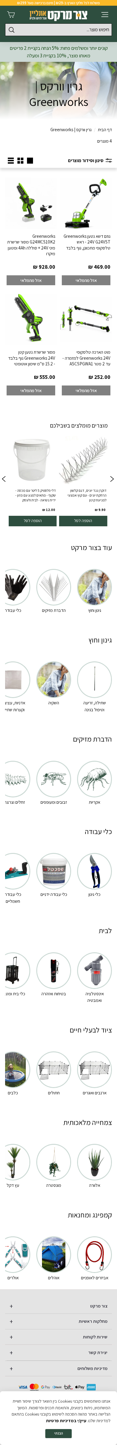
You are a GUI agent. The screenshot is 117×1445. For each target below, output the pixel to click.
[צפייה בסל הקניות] (11, 14)
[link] (83, 480)
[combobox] (58, 30)
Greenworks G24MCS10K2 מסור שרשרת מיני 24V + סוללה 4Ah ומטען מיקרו (31, 245)
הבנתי (58, 1433)
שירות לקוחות (95, 1337)
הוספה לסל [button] (83, 520)
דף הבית (105, 129)
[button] (3, 479)
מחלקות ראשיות (93, 1321)
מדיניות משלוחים (92, 1368)
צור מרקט (98, 1306)
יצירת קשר (97, 1352)
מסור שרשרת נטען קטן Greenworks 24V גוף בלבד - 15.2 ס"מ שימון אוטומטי (31, 358)
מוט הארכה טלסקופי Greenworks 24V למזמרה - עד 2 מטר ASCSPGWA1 (86, 358)
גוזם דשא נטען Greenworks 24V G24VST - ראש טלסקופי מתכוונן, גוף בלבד (87, 242)
